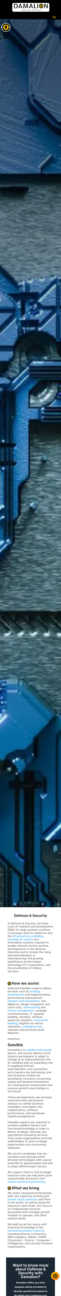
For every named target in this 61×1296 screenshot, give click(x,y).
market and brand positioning (26, 1181)
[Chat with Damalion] (55, 1276)
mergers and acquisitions (24, 1001)
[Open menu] (5, 27)
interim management (21, 1010)
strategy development (24, 993)
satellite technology (38, 1049)
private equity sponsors (23, 1199)
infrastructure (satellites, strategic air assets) (26, 938)
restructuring (31, 1007)
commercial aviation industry (26, 1230)
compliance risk (32, 1026)
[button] (5, 1275)
